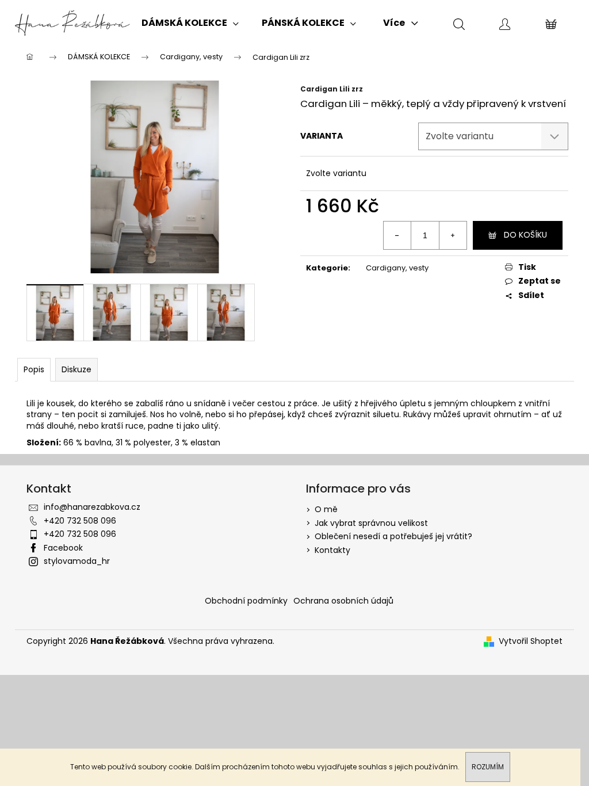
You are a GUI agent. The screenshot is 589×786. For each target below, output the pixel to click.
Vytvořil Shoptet (531, 641)
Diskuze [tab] (76, 369)
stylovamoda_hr (77, 561)
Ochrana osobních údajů (343, 600)
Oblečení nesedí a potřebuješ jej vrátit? (393, 536)
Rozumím (488, 767)
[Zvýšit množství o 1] (452, 235)
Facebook (63, 548)
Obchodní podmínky (246, 600)
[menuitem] (190, 23)
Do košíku (525, 235)
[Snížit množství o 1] (397, 235)
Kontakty (332, 550)
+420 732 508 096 (80, 520)
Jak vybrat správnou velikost (371, 523)
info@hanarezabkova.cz (92, 507)
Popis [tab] (34, 369)
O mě (326, 509)
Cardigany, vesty (397, 267)
